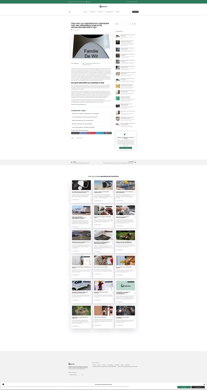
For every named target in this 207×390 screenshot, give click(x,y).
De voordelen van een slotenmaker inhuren (124, 267)
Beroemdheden (110, 364)
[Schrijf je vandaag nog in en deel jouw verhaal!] (125, 134)
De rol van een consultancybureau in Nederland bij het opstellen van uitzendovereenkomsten (102, 242)
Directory (85, 11)
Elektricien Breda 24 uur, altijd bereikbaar (101, 292)
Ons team (104, 364)
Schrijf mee (127, 364)
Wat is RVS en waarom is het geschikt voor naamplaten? (91, 113)
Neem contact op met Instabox (101, 267)
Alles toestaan (184, 387)
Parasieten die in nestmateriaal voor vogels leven (80, 318)
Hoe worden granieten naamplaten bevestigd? (91, 127)
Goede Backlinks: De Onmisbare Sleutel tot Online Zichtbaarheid (104, 366)
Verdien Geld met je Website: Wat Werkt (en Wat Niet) (127, 366)
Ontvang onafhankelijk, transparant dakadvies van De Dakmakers (80, 292)
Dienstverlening (75, 29)
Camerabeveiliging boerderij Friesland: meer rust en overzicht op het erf (80, 192)
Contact (117, 11)
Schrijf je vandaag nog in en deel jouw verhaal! (125, 138)
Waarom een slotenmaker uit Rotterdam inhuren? (81, 267)
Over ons (99, 364)
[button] (204, 384)
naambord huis (102, 85)
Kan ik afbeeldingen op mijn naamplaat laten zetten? (91, 117)
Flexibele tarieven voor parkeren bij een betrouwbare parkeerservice (81, 242)
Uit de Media (92, 11)
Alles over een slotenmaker (100, 317)
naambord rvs (74, 69)
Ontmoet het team (109, 11)
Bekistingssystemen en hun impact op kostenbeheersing (124, 192)
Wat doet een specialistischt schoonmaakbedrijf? (122, 217)
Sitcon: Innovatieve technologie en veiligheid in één (101, 192)
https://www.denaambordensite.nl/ (78, 104)
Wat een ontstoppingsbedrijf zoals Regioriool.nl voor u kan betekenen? (124, 242)
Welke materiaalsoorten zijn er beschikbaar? (91, 120)
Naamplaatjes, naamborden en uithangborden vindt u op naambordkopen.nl (123, 293)
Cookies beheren (198, 387)
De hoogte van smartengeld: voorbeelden (122, 318)
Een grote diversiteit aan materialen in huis (91, 63)
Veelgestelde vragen (87, 64)
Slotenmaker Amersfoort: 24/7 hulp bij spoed (102, 217)
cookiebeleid (119, 386)
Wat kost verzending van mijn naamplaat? (91, 123)
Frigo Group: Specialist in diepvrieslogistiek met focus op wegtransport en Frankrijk (79, 217)
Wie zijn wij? (100, 11)
